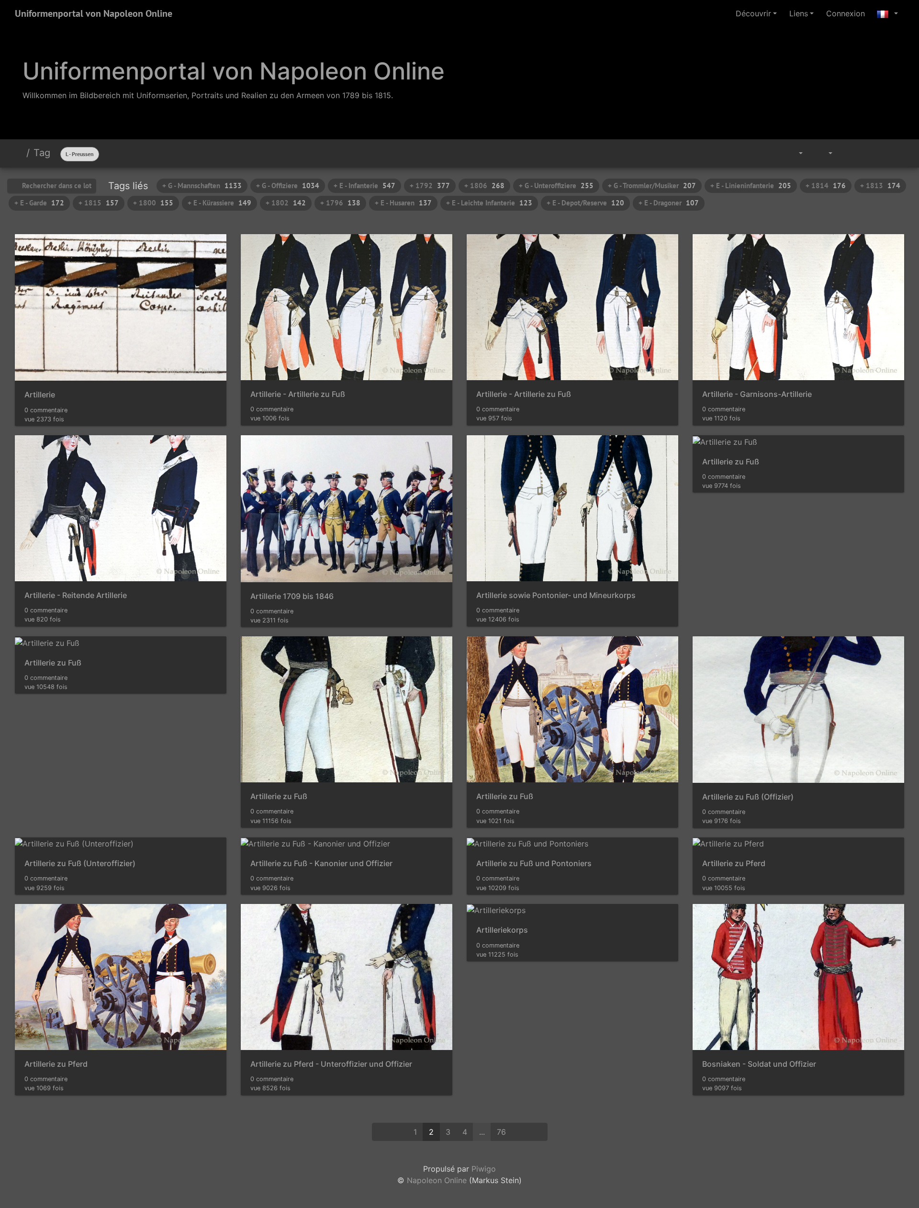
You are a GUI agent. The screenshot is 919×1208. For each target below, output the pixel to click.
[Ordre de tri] (794, 153)
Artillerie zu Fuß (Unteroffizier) (79, 863)
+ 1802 (286, 202)
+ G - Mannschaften (202, 185)
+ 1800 (153, 202)
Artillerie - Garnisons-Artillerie (757, 394)
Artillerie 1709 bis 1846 (292, 596)
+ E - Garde (39, 202)
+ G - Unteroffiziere (556, 185)
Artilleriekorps (502, 930)
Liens (798, 13)
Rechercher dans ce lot (55, 185)
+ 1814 (826, 185)
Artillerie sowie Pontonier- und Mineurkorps (556, 595)
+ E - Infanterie (364, 185)
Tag (42, 152)
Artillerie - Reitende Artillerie (75, 595)
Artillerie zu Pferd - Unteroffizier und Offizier (331, 1064)
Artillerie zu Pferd (733, 863)
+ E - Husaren (403, 202)
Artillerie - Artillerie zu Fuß (297, 394)
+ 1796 (340, 202)
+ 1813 (880, 185)
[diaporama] (850, 153)
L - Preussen (80, 154)
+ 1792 (430, 185)
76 (501, 1132)
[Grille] (872, 153)
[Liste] (893, 153)
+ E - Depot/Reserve (585, 202)
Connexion (845, 13)
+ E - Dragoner (669, 202)
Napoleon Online (437, 1180)
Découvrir (753, 13)
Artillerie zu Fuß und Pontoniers (534, 863)
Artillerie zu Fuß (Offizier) (748, 797)
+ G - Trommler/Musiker (652, 185)
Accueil (18, 153)
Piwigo (483, 1169)
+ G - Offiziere (287, 185)
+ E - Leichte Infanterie (489, 202)
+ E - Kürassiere (219, 202)
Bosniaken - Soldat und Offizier (759, 1064)
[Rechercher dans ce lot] (770, 153)
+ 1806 (484, 185)
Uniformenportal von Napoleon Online (93, 13)
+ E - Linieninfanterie (750, 185)
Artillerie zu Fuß (730, 461)
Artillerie (39, 394)
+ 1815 (98, 202)
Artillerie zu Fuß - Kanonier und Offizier (321, 863)
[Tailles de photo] (824, 153)
